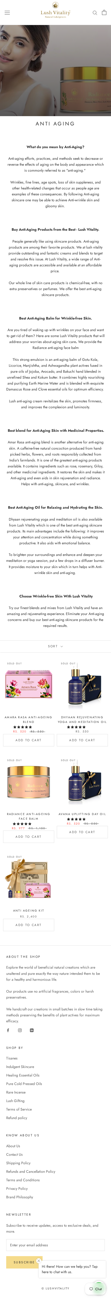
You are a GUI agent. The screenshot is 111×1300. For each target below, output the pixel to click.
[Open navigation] (7, 12)
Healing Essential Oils (22, 1075)
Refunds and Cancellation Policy (30, 1171)
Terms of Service (19, 1109)
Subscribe (24, 1262)
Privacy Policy (17, 1188)
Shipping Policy (18, 1163)
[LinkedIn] (32, 1030)
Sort (54, 646)
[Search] (95, 12)
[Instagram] (20, 1030)
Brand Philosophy (19, 1197)
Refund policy (16, 1117)
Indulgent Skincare (20, 1066)
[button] (23, 727)
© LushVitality (56, 1288)
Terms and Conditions (23, 1180)
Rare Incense (16, 1092)
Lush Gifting (15, 1100)
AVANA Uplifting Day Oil (82, 814)
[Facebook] (8, 1030)
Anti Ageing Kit (28, 910)
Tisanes (12, 1058)
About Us (13, 1146)
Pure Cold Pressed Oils (24, 1083)
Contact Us (14, 1154)
